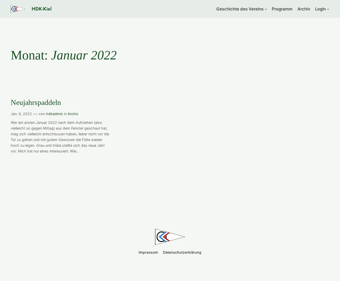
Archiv (73, 114)
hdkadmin (54, 114)
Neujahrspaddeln (36, 102)
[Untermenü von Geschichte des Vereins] (266, 9)
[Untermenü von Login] (328, 9)
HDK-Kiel (42, 8)
